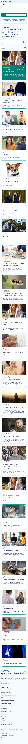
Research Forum (6, 703)
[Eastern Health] (20, 673)
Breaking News (4, 716)
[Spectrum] (3, 5)
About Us (4, 708)
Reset (25, 47)
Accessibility (4, 733)
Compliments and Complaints (7, 735)
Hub (7, 10)
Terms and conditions (6, 737)
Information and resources (9, 695)
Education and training (8, 700)
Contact (3, 722)
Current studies (6, 711)
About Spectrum (6, 692)
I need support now (5, 1)
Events (2, 718)
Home (3, 10)
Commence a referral (6, 715)
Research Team (6, 705)
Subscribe (3, 720)
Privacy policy (4, 739)
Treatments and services (9, 697)
